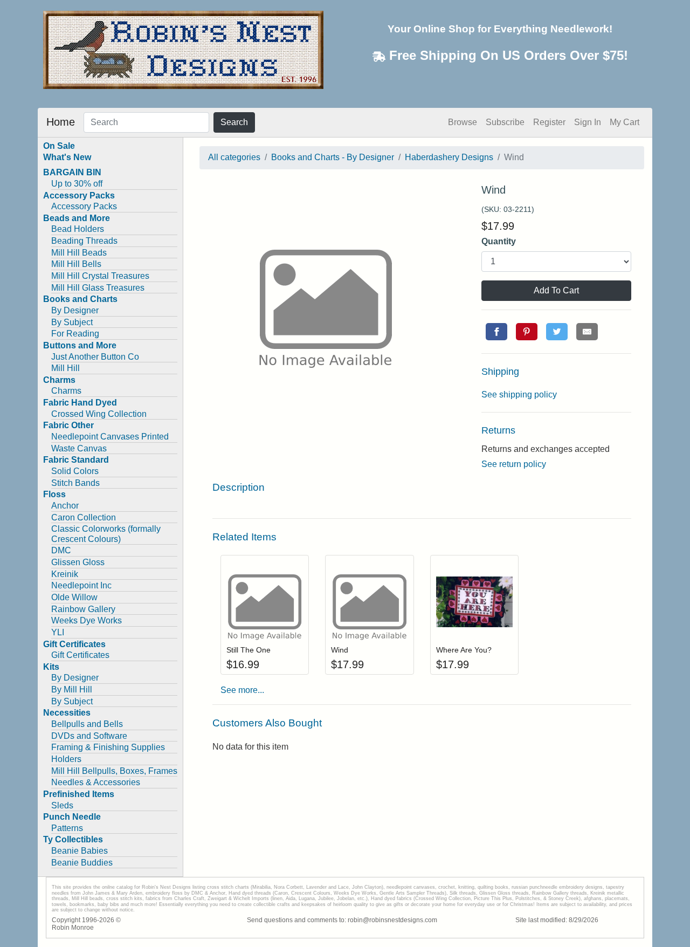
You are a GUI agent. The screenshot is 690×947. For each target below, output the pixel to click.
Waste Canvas (79, 448)
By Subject (72, 322)
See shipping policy (519, 394)
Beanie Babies (79, 850)
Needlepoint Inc (81, 585)
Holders (66, 759)
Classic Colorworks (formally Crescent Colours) (106, 534)
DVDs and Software (89, 735)
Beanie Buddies (82, 862)
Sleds (62, 805)
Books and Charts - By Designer (332, 157)
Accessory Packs (84, 206)
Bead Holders (77, 229)
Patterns (67, 828)
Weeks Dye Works (86, 620)
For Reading (75, 333)
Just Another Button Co (95, 356)
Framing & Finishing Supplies (108, 747)
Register (549, 122)
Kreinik (64, 574)
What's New (67, 157)
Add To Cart (556, 290)
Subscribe (505, 122)
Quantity (498, 241)
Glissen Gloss (78, 562)
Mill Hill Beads (79, 252)
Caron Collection (83, 517)
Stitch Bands (75, 483)
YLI (57, 632)
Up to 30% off (76, 183)
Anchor (65, 505)
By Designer (75, 310)
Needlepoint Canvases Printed (110, 436)
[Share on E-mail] (587, 331)
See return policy (513, 464)
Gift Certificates (80, 655)
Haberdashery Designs (449, 157)
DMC (61, 550)
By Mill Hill (71, 689)
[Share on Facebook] (496, 331)
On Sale (59, 145)
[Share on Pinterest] (526, 331)
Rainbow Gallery (83, 609)
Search (234, 122)
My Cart (624, 122)
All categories (234, 157)
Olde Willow (74, 597)
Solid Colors (75, 471)
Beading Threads (84, 240)
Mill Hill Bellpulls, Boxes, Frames (114, 771)
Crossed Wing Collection (99, 413)
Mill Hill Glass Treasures (97, 287)
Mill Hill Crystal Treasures (100, 275)
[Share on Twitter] (557, 331)
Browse (462, 122)
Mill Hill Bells (76, 264)
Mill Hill (65, 368)
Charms (66, 390)
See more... (242, 690)
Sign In (587, 122)
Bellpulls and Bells (87, 724)
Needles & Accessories (95, 782)
